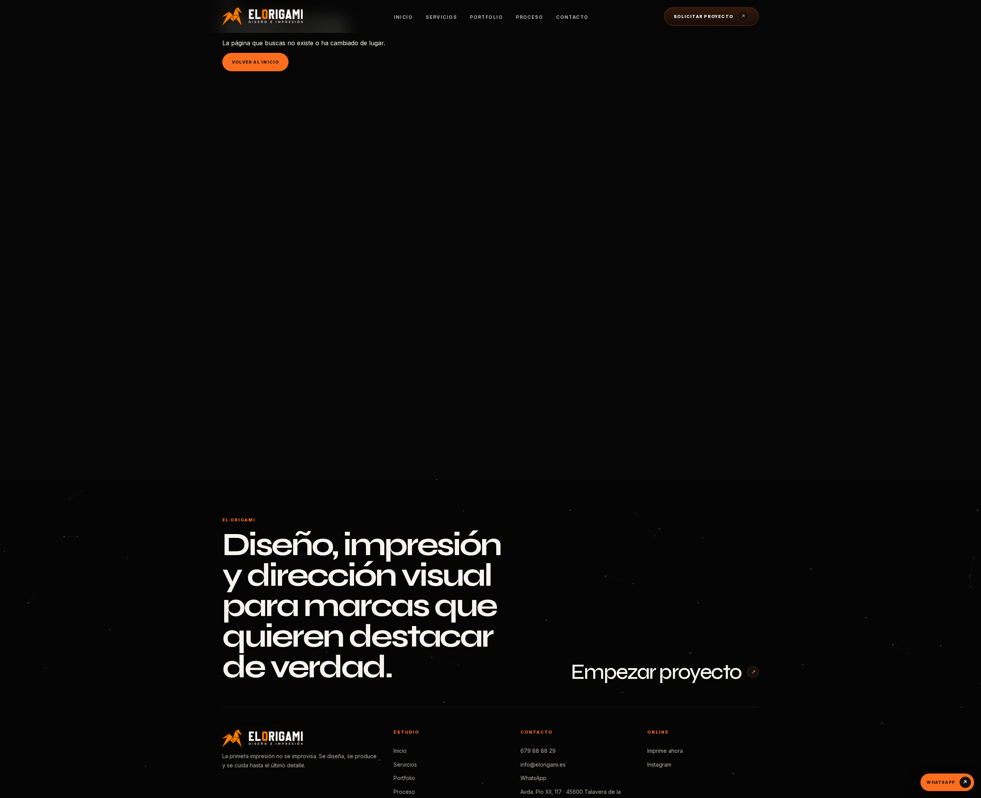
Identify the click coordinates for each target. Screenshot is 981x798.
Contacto (572, 17)
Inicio (403, 17)
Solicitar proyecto (710, 16)
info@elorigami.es (543, 764)
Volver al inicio (255, 62)
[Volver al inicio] (270, 16)
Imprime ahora (665, 750)
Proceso (529, 17)
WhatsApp (533, 778)
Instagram (659, 764)
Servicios (441, 17)
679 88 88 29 (538, 750)
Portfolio (486, 17)
